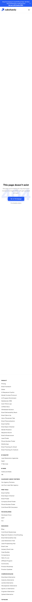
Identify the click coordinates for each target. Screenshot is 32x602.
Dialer (3, 389)
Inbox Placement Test (8, 418)
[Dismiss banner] (30, 3)
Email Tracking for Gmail (9, 447)
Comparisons (5, 555)
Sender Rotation (6, 429)
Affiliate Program (6, 561)
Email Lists (4, 546)
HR (2, 474)
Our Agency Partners (7, 482)
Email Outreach (6, 386)
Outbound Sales (6, 472)
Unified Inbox (5, 407)
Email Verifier (5, 424)
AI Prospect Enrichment (8, 398)
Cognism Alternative (7, 591)
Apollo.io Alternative (7, 588)
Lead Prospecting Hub (8, 543)
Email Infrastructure (7, 435)
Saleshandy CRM (6, 401)
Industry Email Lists (7, 549)
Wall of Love (5, 558)
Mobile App (5, 444)
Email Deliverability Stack (9, 412)
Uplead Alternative (7, 594)
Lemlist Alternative (7, 583)
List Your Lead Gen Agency (9, 485)
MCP (2, 518)
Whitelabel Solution (7, 409)
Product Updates (6, 569)
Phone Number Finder (8, 441)
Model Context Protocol (9, 395)
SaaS (2, 461)
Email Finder (5, 498)
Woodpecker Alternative (9, 586)
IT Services (4, 464)
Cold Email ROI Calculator (9, 507)
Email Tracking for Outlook (9, 450)
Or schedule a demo (16, 203)
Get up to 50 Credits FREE (15, 5)
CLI (2, 521)
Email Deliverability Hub (8, 538)
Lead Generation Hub (8, 540)
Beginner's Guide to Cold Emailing (12, 535)
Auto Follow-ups (6, 404)
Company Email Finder (8, 501)
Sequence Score (6, 432)
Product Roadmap (7, 566)
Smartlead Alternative (8, 577)
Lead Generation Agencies (9, 458)
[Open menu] (29, 9)
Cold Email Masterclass (8, 532)
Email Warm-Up (6, 415)
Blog (2, 529)
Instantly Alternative (7, 580)
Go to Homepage (16, 199)
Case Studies (5, 552)
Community (5, 563)
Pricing (3, 384)
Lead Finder (5, 438)
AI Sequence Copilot (7, 392)
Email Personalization (8, 421)
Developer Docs (6, 515)
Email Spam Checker (7, 427)
